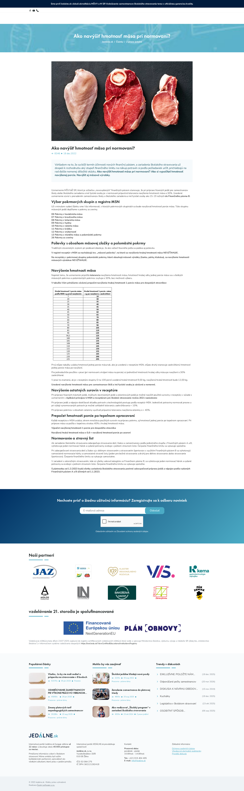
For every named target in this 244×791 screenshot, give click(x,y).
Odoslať (155, 510)
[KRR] (122, 571)
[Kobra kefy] (83, 592)
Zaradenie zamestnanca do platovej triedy (131, 691)
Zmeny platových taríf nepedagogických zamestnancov (65, 709)
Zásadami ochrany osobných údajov (132, 531)
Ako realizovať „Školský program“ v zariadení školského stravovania (131, 709)
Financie (77, 681)
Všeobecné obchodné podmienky (186, 751)
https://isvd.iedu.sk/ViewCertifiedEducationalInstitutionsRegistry (109, 643)
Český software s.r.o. (46, 785)
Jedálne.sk (107, 41)
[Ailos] (45, 592)
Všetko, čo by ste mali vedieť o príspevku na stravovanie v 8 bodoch (67, 676)
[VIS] (161, 571)
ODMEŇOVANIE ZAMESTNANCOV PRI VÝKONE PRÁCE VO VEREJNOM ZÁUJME (66, 692)
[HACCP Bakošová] (122, 592)
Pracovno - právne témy (57, 700)
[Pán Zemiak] (199, 592)
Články (119, 41)
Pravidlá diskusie (179, 753)
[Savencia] (83, 571)
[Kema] (199, 571)
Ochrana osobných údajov (183, 748)
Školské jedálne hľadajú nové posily (130, 674)
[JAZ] (45, 571)
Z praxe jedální (134, 41)
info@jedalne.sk (139, 760)
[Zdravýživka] (161, 592)
